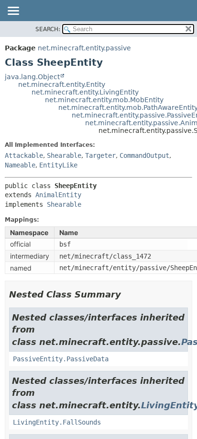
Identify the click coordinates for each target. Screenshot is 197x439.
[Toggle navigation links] (13, 11)
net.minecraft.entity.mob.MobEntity (104, 100)
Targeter (100, 155)
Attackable (24, 155)
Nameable (20, 165)
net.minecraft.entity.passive (84, 48)
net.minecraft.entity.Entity (61, 84)
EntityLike (58, 165)
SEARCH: (47, 29)
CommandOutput (144, 155)
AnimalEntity (58, 195)
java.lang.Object (32, 77)
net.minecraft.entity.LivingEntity (85, 92)
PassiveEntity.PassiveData (61, 359)
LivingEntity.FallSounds (57, 422)
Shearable (64, 155)
